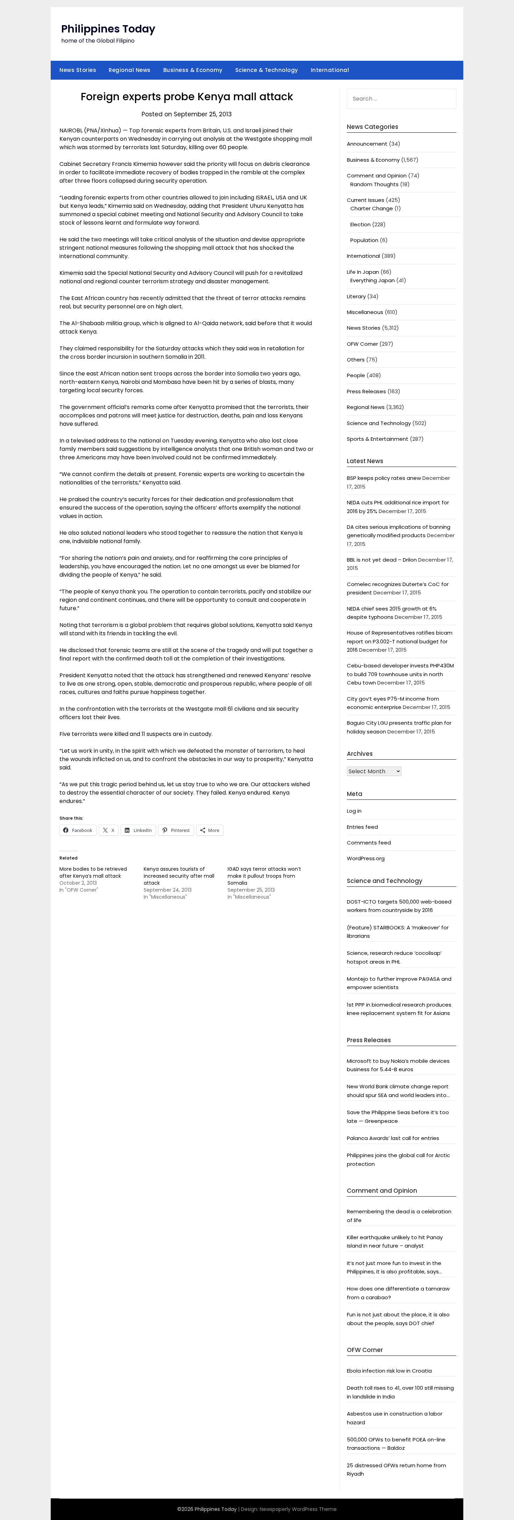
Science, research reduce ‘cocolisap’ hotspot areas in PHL (394, 957)
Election (360, 224)
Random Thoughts (374, 184)
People (356, 375)
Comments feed (369, 842)
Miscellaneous (365, 312)
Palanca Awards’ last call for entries (393, 1138)
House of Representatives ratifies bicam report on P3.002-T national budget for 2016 (399, 641)
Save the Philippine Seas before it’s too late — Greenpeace (398, 1116)
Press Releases (366, 391)
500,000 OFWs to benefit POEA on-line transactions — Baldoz (396, 1444)
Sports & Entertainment (377, 439)
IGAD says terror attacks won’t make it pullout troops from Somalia (264, 875)
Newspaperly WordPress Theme (298, 1509)
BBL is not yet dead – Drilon (382, 559)
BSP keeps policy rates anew (384, 478)
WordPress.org (366, 858)
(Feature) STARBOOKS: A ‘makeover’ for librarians (398, 932)
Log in (354, 810)
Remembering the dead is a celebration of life (399, 1215)
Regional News (130, 70)
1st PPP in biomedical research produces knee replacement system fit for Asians (399, 1009)
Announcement (367, 143)
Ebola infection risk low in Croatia (389, 1370)
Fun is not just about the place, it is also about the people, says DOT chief (398, 1319)
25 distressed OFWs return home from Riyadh (396, 1469)
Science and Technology (379, 423)
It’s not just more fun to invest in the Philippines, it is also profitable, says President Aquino (394, 1267)
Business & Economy (193, 70)
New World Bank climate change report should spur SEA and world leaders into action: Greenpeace (398, 1091)
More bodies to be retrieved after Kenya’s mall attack (93, 872)
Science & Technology (266, 70)
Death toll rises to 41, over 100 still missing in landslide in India (400, 1392)
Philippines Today (108, 28)
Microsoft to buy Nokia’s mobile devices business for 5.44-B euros (398, 1065)
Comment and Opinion (377, 175)
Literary (356, 296)
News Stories (77, 70)
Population (364, 240)
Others (356, 359)
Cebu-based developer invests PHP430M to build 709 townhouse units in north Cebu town (400, 674)
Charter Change (371, 208)
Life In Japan (363, 272)
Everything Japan (372, 280)
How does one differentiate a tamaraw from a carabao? (398, 1293)
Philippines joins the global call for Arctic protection (398, 1159)
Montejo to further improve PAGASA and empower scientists (399, 983)
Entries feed (362, 827)
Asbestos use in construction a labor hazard (394, 1418)
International (330, 70)
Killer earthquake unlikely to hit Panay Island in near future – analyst (395, 1241)
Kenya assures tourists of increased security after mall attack (179, 875)
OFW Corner (362, 344)
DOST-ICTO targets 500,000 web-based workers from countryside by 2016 (399, 906)
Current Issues (365, 200)
